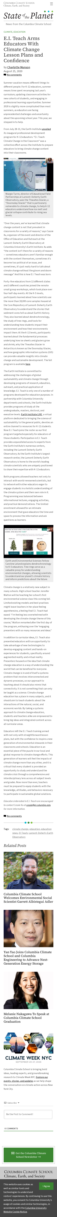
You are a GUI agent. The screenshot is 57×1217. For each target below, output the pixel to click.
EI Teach (23, 833)
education (34, 829)
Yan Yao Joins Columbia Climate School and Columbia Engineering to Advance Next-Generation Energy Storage (28, 957)
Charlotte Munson (18, 67)
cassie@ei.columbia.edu (38, 805)
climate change (20, 829)
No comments (14, 75)
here (28, 364)
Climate (8, 31)
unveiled (46, 129)
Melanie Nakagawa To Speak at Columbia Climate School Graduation (26, 1018)
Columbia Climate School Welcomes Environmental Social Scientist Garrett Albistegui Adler (28, 898)
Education (19, 31)
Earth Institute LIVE (31, 414)
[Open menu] (51, 4)
